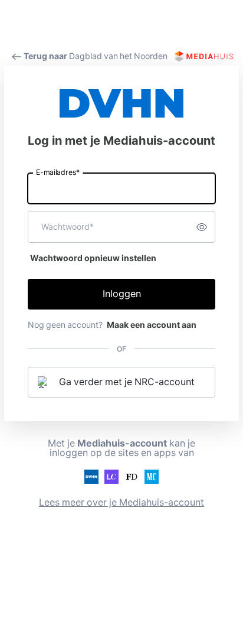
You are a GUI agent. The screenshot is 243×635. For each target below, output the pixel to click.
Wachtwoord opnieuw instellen (93, 258)
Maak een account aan (151, 325)
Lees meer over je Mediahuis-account (121, 502)
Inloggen (122, 293)
